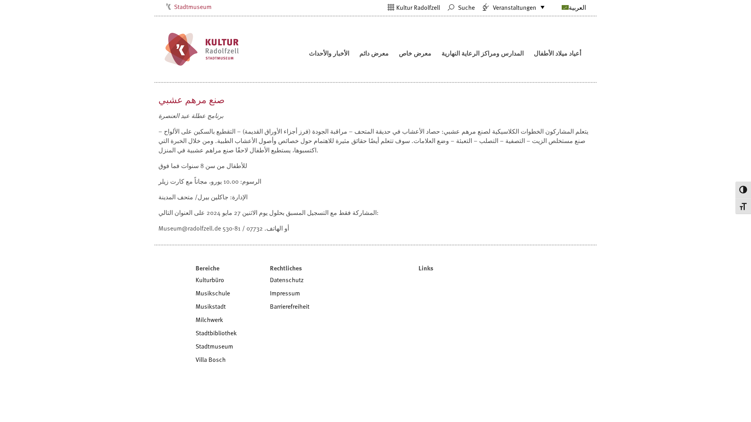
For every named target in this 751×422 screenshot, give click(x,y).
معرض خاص (415, 53)
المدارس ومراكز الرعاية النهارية (483, 53)
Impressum (285, 293)
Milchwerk (209, 319)
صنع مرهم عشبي (191, 99)
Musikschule (213, 293)
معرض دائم (374, 53)
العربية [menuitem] (577, 7)
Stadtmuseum (193, 6)
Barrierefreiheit (289, 306)
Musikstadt (211, 306)
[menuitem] (564, 7)
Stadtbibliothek (216, 333)
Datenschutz (287, 279)
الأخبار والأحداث (329, 53)
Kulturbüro (210, 279)
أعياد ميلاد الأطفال (557, 53)
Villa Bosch (211, 359)
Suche (465, 7)
